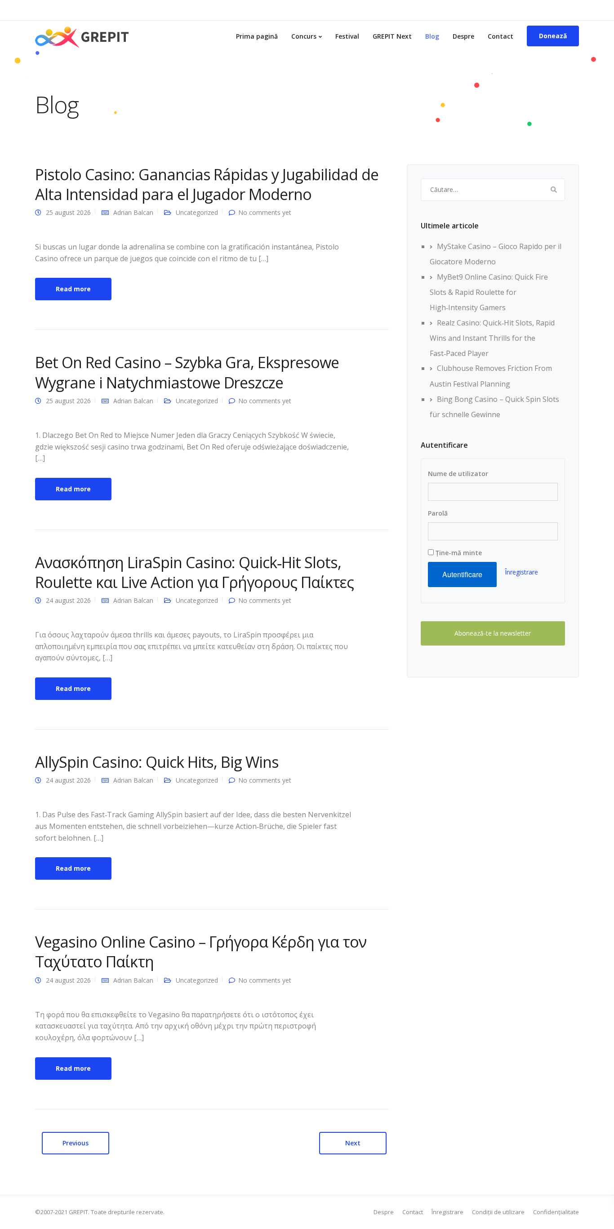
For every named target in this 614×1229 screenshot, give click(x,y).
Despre (463, 36)
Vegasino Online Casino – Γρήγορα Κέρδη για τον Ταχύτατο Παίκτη (200, 951)
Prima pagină (257, 36)
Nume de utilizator (458, 473)
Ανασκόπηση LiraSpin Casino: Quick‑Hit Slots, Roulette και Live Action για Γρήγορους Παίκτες (194, 572)
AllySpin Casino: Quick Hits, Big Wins (157, 762)
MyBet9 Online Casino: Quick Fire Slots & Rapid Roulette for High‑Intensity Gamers (489, 292)
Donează (553, 35)
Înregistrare (521, 572)
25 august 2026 (68, 212)
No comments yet (264, 212)
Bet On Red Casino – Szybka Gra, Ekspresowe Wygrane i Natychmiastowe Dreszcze (187, 372)
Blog (432, 36)
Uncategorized (197, 212)
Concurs (303, 36)
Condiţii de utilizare (498, 1212)
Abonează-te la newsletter (492, 633)
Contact (500, 36)
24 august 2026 (68, 600)
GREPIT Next (392, 36)
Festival (347, 36)
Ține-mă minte (458, 552)
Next (352, 1143)
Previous (75, 1143)
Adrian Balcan (133, 212)
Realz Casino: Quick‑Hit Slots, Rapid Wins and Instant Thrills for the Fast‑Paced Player (492, 338)
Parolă (438, 513)
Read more (73, 289)
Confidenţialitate (556, 1212)
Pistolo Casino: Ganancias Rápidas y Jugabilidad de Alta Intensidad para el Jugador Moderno (206, 184)
